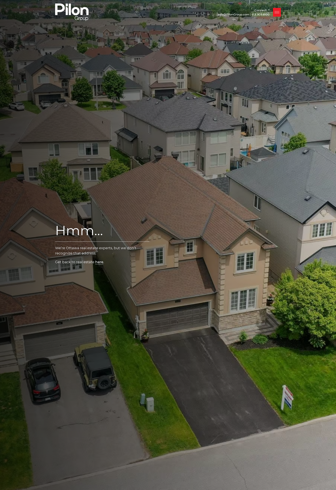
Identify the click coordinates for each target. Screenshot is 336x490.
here (99, 262)
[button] (277, 12)
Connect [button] (260, 10)
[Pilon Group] (72, 11)
